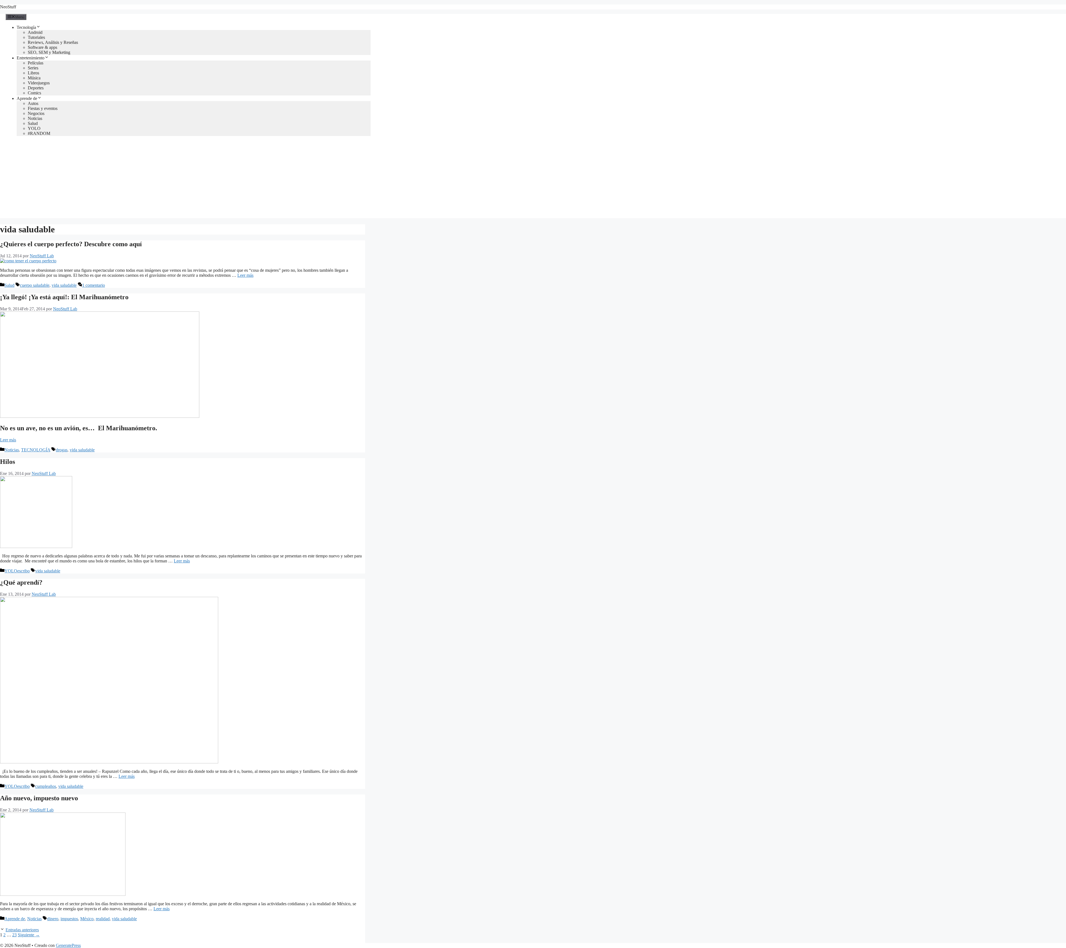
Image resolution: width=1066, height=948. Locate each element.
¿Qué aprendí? (21, 582)
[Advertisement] (533, 179)
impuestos (69, 918)
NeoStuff (8, 6)
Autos (33, 103)
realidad (103, 918)
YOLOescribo (17, 571)
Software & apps (42, 47)
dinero (52, 918)
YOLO (34, 128)
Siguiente (29, 934)
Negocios (36, 113)
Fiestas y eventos (42, 108)
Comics (34, 92)
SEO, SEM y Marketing (49, 52)
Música (34, 78)
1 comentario (93, 285)
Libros (33, 73)
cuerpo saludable (34, 285)
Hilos (7, 461)
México (87, 918)
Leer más (245, 275)
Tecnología (26, 27)
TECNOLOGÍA (35, 449)
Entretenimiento (30, 58)
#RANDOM (39, 133)
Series (33, 68)
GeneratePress (68, 945)
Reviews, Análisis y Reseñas (53, 42)
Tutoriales (36, 37)
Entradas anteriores (22, 929)
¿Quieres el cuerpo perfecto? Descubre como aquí (71, 244)
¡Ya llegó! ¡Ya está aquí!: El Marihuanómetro (64, 297)
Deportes (36, 88)
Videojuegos (39, 83)
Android (35, 32)
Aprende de (27, 98)
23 (14, 934)
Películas (35, 63)
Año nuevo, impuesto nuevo (39, 798)
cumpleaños (45, 786)
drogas (61, 449)
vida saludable (64, 285)
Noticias (35, 118)
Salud (33, 123)
